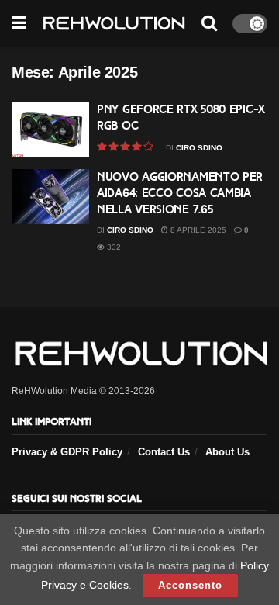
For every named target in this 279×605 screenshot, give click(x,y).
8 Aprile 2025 (197, 230)
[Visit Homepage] (114, 24)
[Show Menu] (19, 23)
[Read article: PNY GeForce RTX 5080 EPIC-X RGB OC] (50, 129)
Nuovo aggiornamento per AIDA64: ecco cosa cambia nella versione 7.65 (180, 193)
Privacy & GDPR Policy (67, 452)
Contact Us (164, 452)
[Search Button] (209, 23)
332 (113, 247)
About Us (227, 452)
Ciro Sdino (199, 147)
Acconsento (190, 585)
